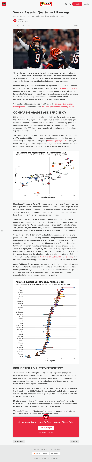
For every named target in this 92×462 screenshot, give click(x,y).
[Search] (66, 4)
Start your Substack (41, 454)
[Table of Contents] (2, 231)
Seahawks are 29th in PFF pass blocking (56, 257)
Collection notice (56, 449)
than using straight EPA (56, 141)
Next (73, 441)
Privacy (43, 449)
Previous (20, 441)
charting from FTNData (67, 88)
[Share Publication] (70, 4)
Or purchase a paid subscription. (46, 432)
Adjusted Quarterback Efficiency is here (58, 107)
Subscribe (77, 4)
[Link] (10, 112)
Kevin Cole (21, 19)
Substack (37, 458)
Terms (48, 449)
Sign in (86, 4)
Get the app (54, 454)
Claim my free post (46, 428)
